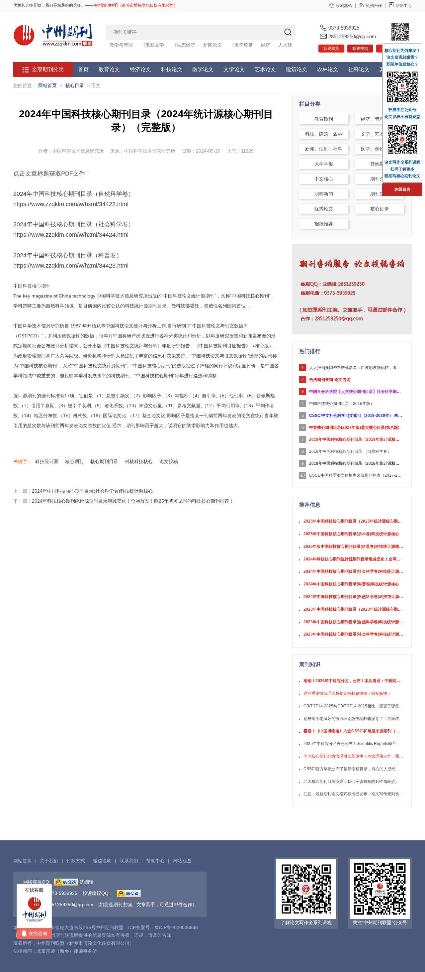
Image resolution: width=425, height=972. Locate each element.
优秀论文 (323, 208)
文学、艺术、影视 (379, 134)
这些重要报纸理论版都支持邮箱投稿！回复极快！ (347, 693)
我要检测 (331, 48)
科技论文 (171, 69)
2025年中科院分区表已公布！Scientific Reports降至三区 (353, 743)
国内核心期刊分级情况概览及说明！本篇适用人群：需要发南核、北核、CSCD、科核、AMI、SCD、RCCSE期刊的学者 (353, 756)
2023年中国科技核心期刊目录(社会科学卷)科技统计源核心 (353, 634)
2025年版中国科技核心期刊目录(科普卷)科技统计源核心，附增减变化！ (353, 546)
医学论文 (202, 69)
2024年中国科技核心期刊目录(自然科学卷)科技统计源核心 (353, 596)
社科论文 (359, 69)
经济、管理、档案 (379, 119)
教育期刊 (323, 119)
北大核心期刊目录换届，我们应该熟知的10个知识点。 (351, 781)
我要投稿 (360, 48)
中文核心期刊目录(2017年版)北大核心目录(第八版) (354, 427)
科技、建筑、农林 (323, 134)
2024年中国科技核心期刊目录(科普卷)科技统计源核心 (351, 584)
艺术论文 (265, 69)
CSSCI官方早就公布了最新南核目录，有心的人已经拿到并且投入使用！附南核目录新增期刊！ (353, 769)
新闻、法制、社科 (323, 149)
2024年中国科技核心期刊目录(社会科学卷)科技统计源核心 (92, 491)
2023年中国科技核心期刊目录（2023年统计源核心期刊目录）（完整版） (353, 609)
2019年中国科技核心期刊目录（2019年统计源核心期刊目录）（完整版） (355, 439)
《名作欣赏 (241, 45)
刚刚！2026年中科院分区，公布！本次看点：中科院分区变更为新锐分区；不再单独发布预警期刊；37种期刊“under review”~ (353, 680)
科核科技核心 (139, 461)
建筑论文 (296, 69)
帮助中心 (404, 5)
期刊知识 (379, 193)
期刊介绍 (379, 179)
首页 (83, 69)
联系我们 (129, 860)
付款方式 (75, 860)
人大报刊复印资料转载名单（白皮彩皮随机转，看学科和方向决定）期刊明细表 (355, 367)
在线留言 (402, 189)
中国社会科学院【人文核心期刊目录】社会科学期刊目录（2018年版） (355, 391)
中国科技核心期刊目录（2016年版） (341, 403)
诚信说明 (102, 860)
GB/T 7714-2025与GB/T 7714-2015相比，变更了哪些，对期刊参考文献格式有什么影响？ (353, 706)
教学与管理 (121, 45)
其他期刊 (379, 164)
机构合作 (374, 5)
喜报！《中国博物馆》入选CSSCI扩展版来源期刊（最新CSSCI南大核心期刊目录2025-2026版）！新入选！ (353, 731)
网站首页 (47, 85)
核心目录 (74, 85)
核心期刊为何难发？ (402, 50)
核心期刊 (74, 461)
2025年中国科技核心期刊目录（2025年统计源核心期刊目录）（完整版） (353, 521)
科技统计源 (46, 461)
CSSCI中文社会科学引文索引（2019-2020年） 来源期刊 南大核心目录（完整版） (355, 415)
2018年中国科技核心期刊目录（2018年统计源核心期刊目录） (355, 463)
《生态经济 (183, 45)
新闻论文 (212, 45)
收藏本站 (344, 5)
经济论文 (140, 69)
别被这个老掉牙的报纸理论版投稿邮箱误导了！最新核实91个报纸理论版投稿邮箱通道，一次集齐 (353, 718)
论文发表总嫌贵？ (402, 57)
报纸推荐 (323, 223)
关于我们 (49, 860)
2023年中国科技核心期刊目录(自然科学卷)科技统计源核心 (353, 622)
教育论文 (109, 69)
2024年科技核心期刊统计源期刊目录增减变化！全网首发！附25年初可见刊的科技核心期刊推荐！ (133, 501)
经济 (265, 45)
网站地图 (182, 860)
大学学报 (323, 164)
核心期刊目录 (104, 461)
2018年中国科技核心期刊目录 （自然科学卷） (350, 451)
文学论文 (234, 69)
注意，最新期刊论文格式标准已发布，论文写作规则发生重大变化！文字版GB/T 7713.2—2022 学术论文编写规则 (353, 793)
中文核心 (323, 179)
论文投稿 (168, 461)
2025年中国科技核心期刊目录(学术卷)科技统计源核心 (351, 534)
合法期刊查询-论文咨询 (329, 379)
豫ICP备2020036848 (176, 927)
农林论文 (327, 69)
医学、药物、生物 (379, 149)
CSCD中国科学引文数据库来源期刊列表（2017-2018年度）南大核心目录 (355, 475)
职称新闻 (323, 193)
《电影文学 (152, 45)
